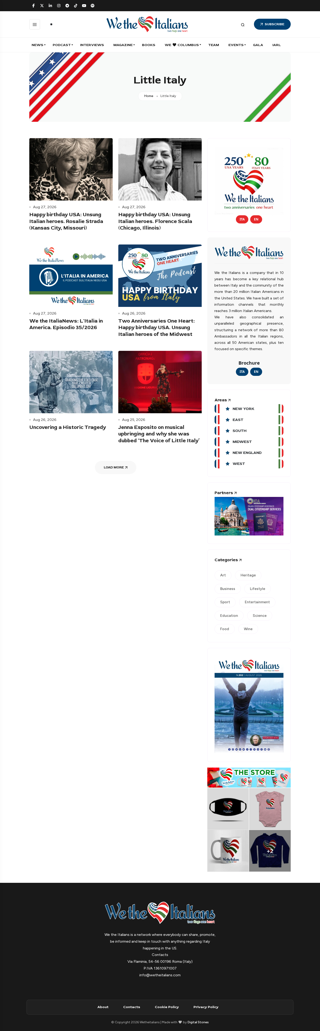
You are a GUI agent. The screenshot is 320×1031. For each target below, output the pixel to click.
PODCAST (62, 45)
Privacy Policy (205, 1007)
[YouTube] (84, 5)
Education (229, 615)
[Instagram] (59, 5)
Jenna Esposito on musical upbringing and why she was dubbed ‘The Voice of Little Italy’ (159, 434)
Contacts (131, 1007)
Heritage (248, 575)
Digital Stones (198, 1022)
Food (224, 629)
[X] (42, 5)
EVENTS (236, 45)
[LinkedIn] (50, 5)
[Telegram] (67, 5)
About (102, 1007)
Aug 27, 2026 (44, 207)
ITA (242, 219)
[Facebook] (33, 5)
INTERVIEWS (92, 45)
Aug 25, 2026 (133, 420)
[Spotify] (92, 5)
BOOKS (148, 45)
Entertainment (257, 602)
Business (227, 588)
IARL (276, 45)
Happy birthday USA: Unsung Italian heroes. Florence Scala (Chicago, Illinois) (155, 221)
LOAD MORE (114, 467)
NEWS (37, 45)
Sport (225, 602)
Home (148, 96)
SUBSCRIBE (274, 24)
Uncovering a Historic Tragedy (67, 427)
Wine (248, 629)
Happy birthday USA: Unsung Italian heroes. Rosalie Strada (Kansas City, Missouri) (66, 221)
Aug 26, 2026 (133, 313)
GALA (258, 45)
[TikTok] (75, 5)
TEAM (213, 45)
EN (256, 219)
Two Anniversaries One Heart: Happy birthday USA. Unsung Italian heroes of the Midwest (156, 328)
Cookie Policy (167, 1007)
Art (223, 575)
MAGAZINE (123, 45)
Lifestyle (257, 588)
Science (260, 615)
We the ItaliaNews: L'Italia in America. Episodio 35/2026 (66, 324)
